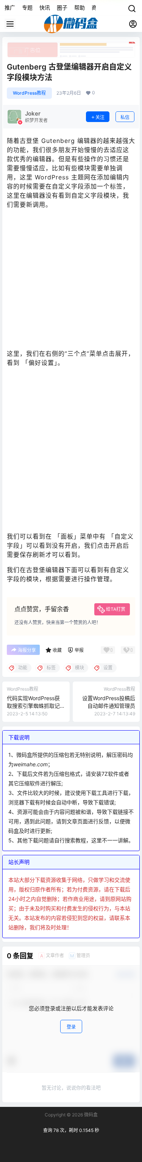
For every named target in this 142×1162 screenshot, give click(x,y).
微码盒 (90, 1115)
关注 (100, 117)
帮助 (79, 7)
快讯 (44, 7)
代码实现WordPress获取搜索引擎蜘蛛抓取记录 (33, 705)
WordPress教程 (29, 93)
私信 (125, 117)
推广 (10, 7)
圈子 (62, 7)
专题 (27, 7)
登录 (71, 1027)
